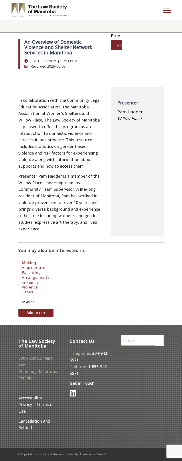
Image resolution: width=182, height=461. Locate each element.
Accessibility (30, 397)
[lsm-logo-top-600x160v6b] (42, 10)
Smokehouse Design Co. (93, 454)
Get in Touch (82, 383)
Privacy (25, 404)
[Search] (156, 10)
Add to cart (36, 312)
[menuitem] (156, 10)
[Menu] (165, 10)
